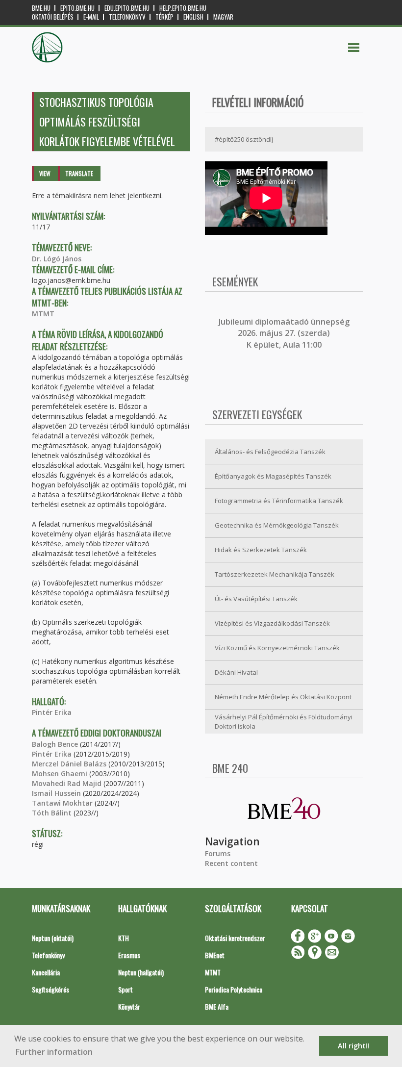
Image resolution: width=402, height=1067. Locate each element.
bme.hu (41, 8)
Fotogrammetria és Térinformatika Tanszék (279, 500)
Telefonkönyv (127, 17)
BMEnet (215, 955)
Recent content (231, 863)
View (44, 173)
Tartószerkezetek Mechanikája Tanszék (274, 574)
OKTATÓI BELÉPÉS (53, 17)
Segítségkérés (50, 989)
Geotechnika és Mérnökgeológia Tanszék (277, 525)
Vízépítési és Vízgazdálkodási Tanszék (272, 623)
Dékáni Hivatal (236, 672)
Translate (79, 173)
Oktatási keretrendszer (235, 938)
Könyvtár (129, 1006)
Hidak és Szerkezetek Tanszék (261, 549)
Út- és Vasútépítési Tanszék (256, 598)
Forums (217, 853)
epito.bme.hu (77, 8)
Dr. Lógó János (56, 258)
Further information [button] (54, 1051)
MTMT (43, 313)
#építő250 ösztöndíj (244, 139)
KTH (123, 938)
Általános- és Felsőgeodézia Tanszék (270, 451)
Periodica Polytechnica (233, 989)
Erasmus (129, 955)
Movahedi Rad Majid (66, 783)
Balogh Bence (55, 744)
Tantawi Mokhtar (62, 803)
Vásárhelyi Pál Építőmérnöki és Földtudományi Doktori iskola (283, 721)
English (193, 17)
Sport (125, 989)
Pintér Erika (52, 712)
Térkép (164, 17)
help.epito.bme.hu (182, 8)
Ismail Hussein (56, 793)
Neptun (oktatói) (53, 938)
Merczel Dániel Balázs (69, 763)
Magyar (223, 17)
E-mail (91, 17)
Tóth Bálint (52, 812)
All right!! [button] (354, 1045)
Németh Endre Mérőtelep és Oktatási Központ (283, 696)
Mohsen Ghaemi (59, 773)
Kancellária (46, 972)
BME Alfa (216, 1006)
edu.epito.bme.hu (127, 8)
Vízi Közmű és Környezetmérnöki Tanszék (277, 647)
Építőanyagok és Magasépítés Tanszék (273, 476)
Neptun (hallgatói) (141, 972)
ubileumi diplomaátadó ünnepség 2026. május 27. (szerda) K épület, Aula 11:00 (285, 333)
